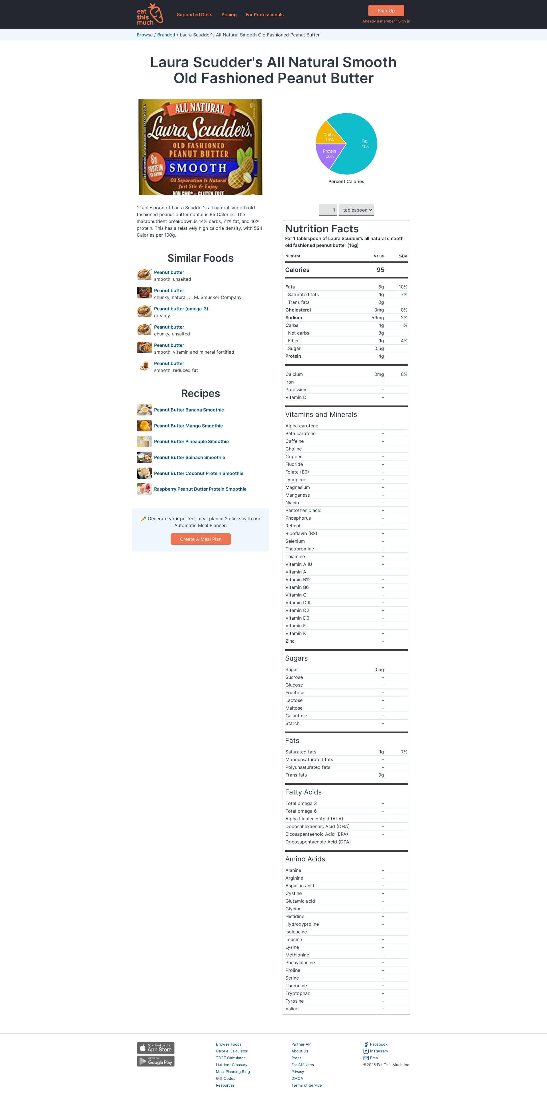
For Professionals (265, 14)
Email (374, 1058)
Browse (145, 35)
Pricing (229, 14)
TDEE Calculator (230, 1058)
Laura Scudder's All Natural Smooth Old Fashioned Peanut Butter (273, 70)
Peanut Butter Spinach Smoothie (189, 457)
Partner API (301, 1044)
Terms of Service (306, 1085)
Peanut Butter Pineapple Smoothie (191, 441)
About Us (299, 1051)
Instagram (379, 1051)
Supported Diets (195, 14)
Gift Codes (225, 1078)
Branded (166, 35)
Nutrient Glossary (231, 1064)
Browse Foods (229, 1044)
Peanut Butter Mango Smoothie (188, 426)
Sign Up (386, 10)
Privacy (297, 1071)
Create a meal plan (200, 539)
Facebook (378, 1044)
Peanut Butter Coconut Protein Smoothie (198, 473)
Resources (225, 1085)
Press (296, 1058)
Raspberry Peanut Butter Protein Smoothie (200, 489)
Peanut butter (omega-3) (181, 309)
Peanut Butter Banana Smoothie (189, 410)
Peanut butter (169, 272)
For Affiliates (302, 1064)
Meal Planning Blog (233, 1071)
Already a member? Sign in (386, 21)
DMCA (297, 1078)
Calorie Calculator (232, 1051)
